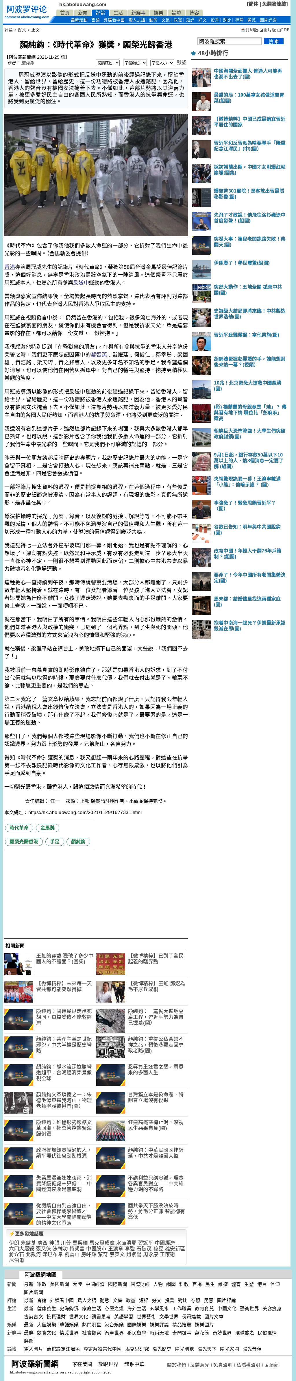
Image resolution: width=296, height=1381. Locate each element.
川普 (66, 1243)
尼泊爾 (16, 1260)
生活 (118, 12)
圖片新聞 (33, 1292)
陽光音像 (252, 1349)
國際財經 (140, 1284)
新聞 (83, 12)
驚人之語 (137, 20)
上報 (85, 801)
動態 (153, 20)
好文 (202, 20)
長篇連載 (191, 1316)
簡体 (253, 3)
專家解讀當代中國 (103, 1349)
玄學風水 (159, 1308)
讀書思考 (101, 1316)
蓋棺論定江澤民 (63, 1349)
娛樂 (158, 12)
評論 (100, 12)
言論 (95, 20)
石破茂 (144, 1248)
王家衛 (167, 1254)
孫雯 (158, 1248)
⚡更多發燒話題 (26, 1233)
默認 (181, 62)
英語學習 (123, 1316)
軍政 (42, 1284)
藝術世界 (249, 1308)
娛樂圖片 (204, 1324)
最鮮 (29, 1332)
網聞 (171, 1284)
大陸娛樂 (46, 1324)
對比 (227, 20)
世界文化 (78, 1316)
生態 (249, 1284)
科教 (184, 1284)
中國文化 (226, 1308)
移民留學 (136, 1332)
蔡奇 (103, 1254)
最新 (79, 20)
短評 (190, 20)
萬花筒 (202, 1332)
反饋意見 (199, 1364)
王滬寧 (115, 1248)
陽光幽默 (184, 1349)
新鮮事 (138, 12)
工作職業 (181, 1308)
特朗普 (77, 1248)
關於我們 (176, 1364)
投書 (215, 20)
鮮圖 (29, 1341)
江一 (55, 801)
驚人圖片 (33, 1349)
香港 (9, 267)
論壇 (176, 12)
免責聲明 (222, 1364)
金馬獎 (47, 827)
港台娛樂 (114, 1324)
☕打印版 (249, 30)
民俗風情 (267, 1332)
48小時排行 (213, 53)
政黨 (178, 20)
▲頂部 (271, 1364)
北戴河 (33, 1254)
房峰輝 (89, 1254)
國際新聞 (117, 1284)
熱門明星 (91, 1324)
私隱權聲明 (248, 1364)
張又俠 (43, 1248)
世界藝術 (146, 1316)
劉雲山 (72, 1254)
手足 (55, 841)
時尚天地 (159, 1332)
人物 (158, 1284)
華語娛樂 (69, 1324)
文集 (166, 20)
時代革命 (19, 827)
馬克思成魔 (102, 1243)
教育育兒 (204, 1308)
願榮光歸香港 (24, 841)
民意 (251, 20)
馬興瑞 (80, 1243)
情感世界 (69, 1332)
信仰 (275, 1284)
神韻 (54, 1243)
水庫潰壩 (126, 1243)
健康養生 (46, 1308)
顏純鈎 (27, 63)
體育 (236, 1284)
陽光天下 (207, 1349)
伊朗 (14, 1243)
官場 (197, 1284)
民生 (210, 1284)
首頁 (65, 12)
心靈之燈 (114, 1308)
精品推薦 (181, 1324)
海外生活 (136, 1308)
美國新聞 (59, 1284)
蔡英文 (117, 1254)
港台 (262, 1284)
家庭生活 (91, 1308)
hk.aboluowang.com (82, 4)
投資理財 (56, 1316)
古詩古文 (33, 1316)
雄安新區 (175, 1248)
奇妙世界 (222, 1332)
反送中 (81, 283)
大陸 (77, 1284)
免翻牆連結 (274, 3)
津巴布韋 (52, 1254)
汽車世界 (114, 1332)
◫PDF (283, 30)
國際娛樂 (136, 1324)
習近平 (145, 1243)
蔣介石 (16, 1254)
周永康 (150, 1254)
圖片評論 (226, 1300)
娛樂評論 (159, 1324)
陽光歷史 (161, 1349)
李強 (130, 1248)
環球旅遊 (244, 1332)
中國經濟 (165, 1243)
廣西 (43, 1243)
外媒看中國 (114, 20)
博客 (194, 12)
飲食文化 (46, 1332)
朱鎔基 (28, 1243)
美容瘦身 (272, 1308)
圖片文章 (213, 1316)
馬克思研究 (137, 1349)
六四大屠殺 (21, 1248)
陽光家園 (229, 1349)
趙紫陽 (134, 1254)
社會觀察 (91, 1332)
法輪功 (60, 1248)
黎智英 (99, 355)
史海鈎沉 (69, 1308)
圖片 (268, 20)
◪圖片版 (268, 30)
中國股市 (96, 1248)
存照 (239, 20)
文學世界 (168, 1316)
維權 (223, 1284)
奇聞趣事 (181, 1332)
